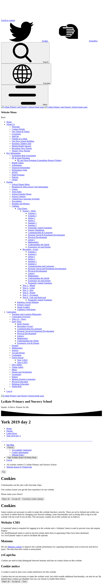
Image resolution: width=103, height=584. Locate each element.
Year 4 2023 (22, 362)
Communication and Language (41, 266)
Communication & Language (40, 232)
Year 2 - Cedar (29, 288)
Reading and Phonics (21, 204)
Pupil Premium (18, 175)
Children (15, 206)
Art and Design (18, 353)
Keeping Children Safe (21, 143)
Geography (16, 374)
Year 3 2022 (22, 360)
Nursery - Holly (29, 211)
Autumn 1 (32, 213)
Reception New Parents (22, 148)
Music (14, 369)
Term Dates (17, 192)
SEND (15, 172)
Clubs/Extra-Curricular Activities (26, 199)
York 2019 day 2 (13, 436)
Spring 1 (31, 218)
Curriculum (11, 312)
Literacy (31, 240)
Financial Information (21, 167)
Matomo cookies (15, 547)
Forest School (17, 357)
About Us (10, 124)
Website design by (19, 467)
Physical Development (37, 237)
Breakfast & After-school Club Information (30, 187)
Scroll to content (8, 20)
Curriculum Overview (21, 317)
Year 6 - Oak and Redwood (34, 297)
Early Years (16, 321)
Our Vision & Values (21, 131)
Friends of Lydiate (19, 139)
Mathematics (33, 242)
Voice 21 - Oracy (19, 319)
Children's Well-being (26, 309)
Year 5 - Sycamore (30, 295)
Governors (16, 134)
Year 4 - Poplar (29, 293)
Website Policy (18, 455)
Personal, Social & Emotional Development (46, 235)
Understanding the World (38, 244)
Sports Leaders (23, 307)
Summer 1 (32, 223)
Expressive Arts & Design (28, 343)
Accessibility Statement (22, 450)
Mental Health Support (21, 146)
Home (9, 122)
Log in (9, 391)
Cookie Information (20, 452)
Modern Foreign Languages (23, 379)
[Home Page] (44, 107)
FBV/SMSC (17, 365)
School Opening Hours (21, 194)
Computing (16, 355)
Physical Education (20, 382)
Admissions (17, 165)
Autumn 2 (32, 216)
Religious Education (20, 384)
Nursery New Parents (21, 151)
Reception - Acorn (30, 249)
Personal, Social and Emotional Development (47, 268)
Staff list (15, 136)
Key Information (13, 153)
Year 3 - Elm (28, 290)
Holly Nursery (23, 324)
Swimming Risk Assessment (24, 155)
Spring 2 (31, 220)
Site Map (10, 445)
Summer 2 (32, 225)
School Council (23, 305)
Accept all (16, 499)
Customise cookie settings (33, 499)
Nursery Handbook (36, 230)
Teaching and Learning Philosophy (26, 314)
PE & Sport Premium (21, 158)
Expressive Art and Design (39, 247)
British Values (18, 163)
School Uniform (18, 196)
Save (25, 582)
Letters (15, 189)
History (15, 377)
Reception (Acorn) (25, 326)
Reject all (5, 499)
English (15, 345)
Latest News (11, 433)
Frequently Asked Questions (40, 228)
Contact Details (18, 129)
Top (3, 472)
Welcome (16, 127)
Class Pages (22, 208)
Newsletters (17, 201)
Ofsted (14, 180)
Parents (9, 182)
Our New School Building (23, 141)
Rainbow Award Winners (28, 302)
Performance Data (19, 170)
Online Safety (17, 367)
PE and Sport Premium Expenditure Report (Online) (39, 160)
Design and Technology (22, 372)
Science (15, 350)
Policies (15, 177)
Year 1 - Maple (29, 285)
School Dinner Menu (21, 184)
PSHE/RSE (17, 386)
